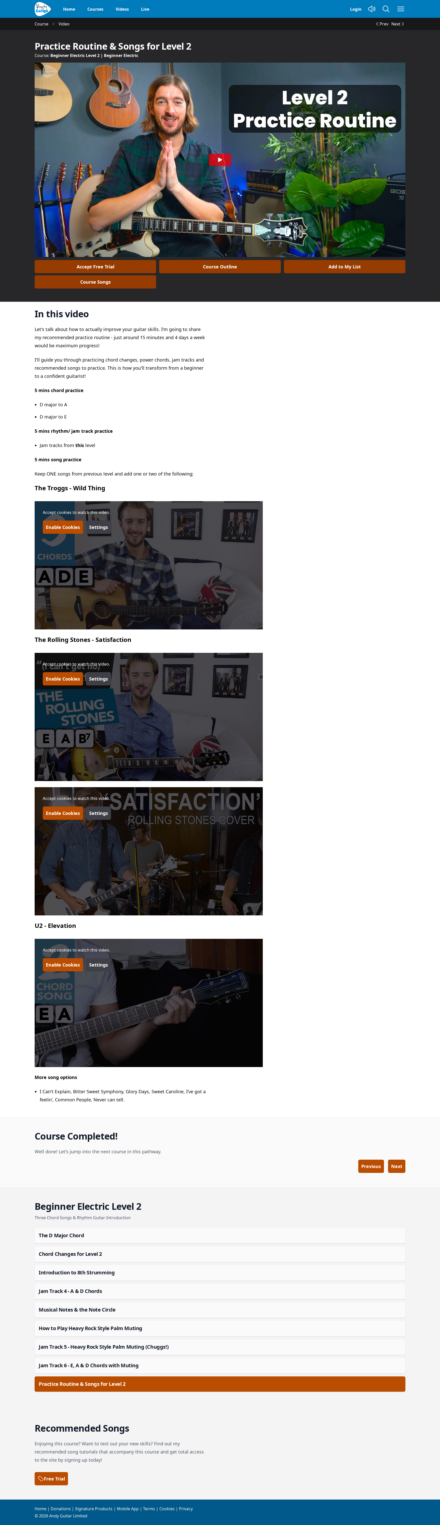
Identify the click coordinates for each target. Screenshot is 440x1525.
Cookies (167, 1509)
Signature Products (94, 1509)
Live (145, 9)
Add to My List (344, 267)
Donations (61, 1509)
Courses (95, 9)
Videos (122, 9)
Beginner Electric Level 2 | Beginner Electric (94, 55)
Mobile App (128, 1509)
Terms (149, 1509)
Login (356, 9)
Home (69, 9)
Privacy (186, 1509)
